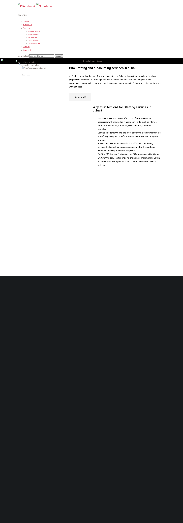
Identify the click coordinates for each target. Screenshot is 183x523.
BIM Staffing (33, 40)
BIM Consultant (34, 43)
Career (26, 46)
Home (26, 21)
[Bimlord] (36, 6)
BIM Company (33, 34)
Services (27, 28)
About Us (27, 24)
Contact (27, 50)
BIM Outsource (34, 31)
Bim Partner (32, 37)
